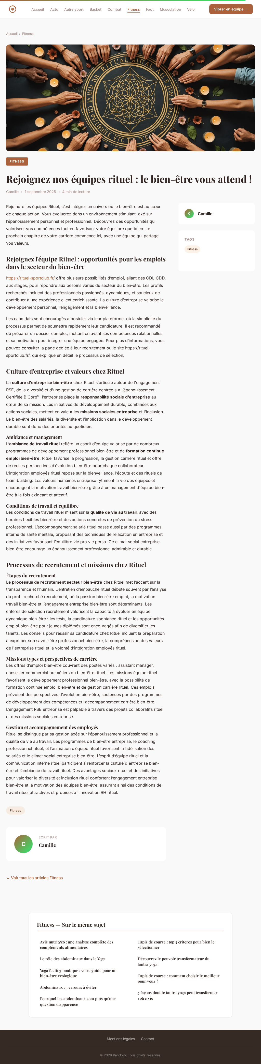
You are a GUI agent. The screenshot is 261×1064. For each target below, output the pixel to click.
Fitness (133, 9)
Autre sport (74, 9)
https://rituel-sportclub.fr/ (30, 277)
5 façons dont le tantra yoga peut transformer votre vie (177, 995)
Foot (150, 9)
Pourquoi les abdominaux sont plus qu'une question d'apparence (78, 1001)
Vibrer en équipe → (231, 9)
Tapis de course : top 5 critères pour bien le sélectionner (176, 944)
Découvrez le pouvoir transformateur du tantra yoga (174, 961)
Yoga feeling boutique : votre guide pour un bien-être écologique (78, 973)
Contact (147, 1039)
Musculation (170, 9)
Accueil (37, 9)
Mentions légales (121, 1039)
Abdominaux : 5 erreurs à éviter (68, 987)
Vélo (191, 9)
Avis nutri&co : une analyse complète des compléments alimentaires (76, 944)
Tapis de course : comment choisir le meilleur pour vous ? (178, 978)
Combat (114, 9)
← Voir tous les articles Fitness (34, 877)
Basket (95, 9)
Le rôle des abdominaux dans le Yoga (73, 958)
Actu (54, 9)
